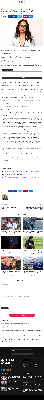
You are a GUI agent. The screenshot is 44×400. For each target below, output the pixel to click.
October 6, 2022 (26, 106)
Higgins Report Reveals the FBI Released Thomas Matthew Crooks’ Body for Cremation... (11, 273)
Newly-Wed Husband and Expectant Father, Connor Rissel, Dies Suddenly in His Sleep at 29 (20, 176)
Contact (24, 397)
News (15, 4)
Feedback (35, 364)
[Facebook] (1, 370)
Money (28, 4)
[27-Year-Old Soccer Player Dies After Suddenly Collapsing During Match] (11, 223)
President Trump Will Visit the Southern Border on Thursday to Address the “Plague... (14, 382)
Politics (23, 4)
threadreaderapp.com (20, 165)
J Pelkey (6, 13)
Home (15, 397)
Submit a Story (36, 366)
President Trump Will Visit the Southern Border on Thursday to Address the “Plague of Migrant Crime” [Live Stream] (33, 381)
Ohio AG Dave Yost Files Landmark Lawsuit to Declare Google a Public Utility (17, 174)
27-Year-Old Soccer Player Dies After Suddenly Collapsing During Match (15, 323)
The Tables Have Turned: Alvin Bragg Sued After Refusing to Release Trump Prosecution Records (21, 177)
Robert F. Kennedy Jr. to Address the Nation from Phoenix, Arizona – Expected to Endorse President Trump (32, 385)
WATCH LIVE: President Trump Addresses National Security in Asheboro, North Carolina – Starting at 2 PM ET (32, 390)
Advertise (29, 397)
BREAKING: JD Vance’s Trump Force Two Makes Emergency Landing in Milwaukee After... (32, 273)
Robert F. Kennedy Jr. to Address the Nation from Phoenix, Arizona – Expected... (14, 388)
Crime (19, 4)
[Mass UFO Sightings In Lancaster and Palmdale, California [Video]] (11, 242)
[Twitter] (4, 370)
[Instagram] (6, 370)
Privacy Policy (25, 364)
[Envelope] (8, 370)
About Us (19, 397)
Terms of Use (25, 366)
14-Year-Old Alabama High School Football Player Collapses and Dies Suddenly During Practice (33, 252)
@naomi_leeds (5, 103)
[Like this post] (9, 16)
